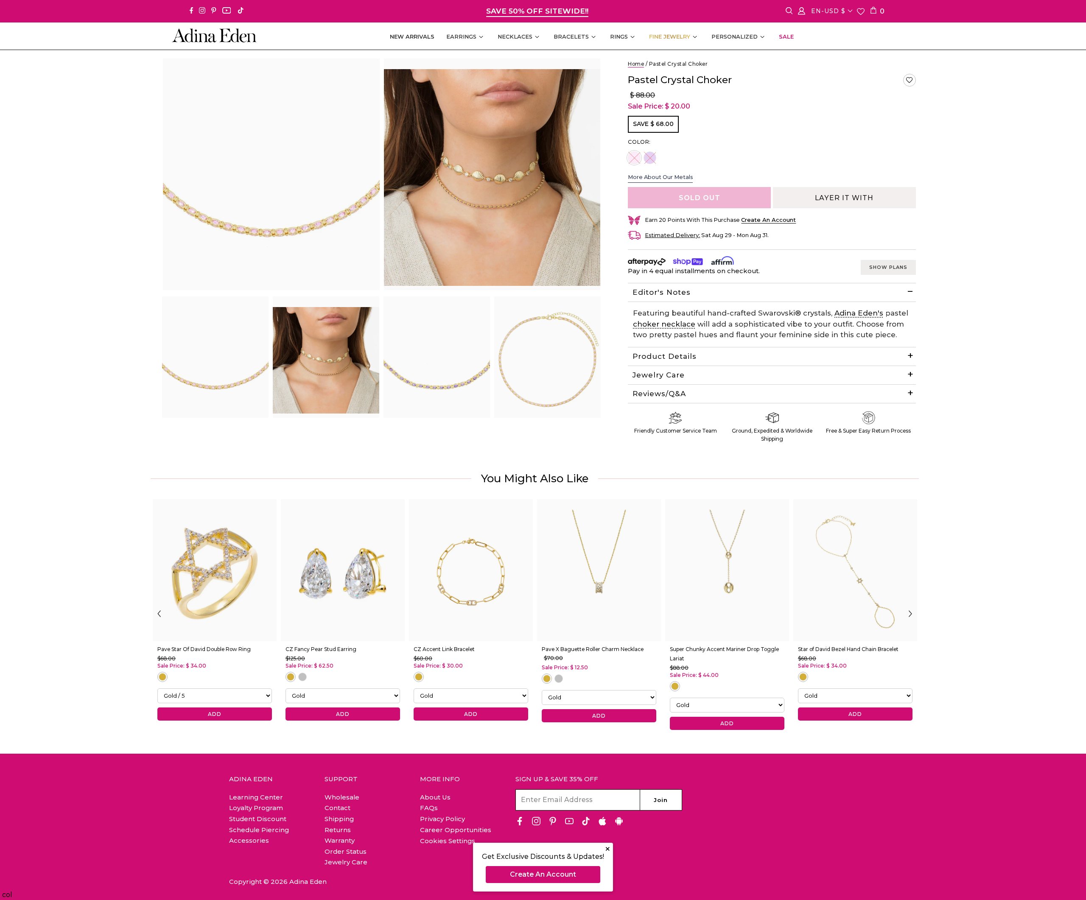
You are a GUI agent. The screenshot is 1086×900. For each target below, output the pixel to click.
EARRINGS (461, 36)
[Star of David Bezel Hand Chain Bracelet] (855, 570)
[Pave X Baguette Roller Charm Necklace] (599, 570)
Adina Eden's (858, 313)
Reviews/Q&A (659, 393)
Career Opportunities (455, 830)
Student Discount (257, 819)
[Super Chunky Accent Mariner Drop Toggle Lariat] (727, 570)
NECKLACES (515, 36)
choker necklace (664, 324)
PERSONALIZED (734, 36)
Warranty (340, 840)
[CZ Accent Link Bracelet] (471, 570)
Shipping (339, 819)
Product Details (665, 356)
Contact (337, 808)
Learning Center (256, 797)
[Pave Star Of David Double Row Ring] (215, 570)
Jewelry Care (659, 375)
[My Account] (801, 12)
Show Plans (888, 267)
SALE (786, 36)
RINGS (619, 36)
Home (636, 64)
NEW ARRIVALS (412, 36)
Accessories (249, 840)
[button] (909, 80)
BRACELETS (571, 36)
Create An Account (543, 874)
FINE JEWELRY (669, 36)
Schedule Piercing (259, 830)
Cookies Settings (447, 841)
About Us (435, 797)
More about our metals (660, 176)
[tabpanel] (215, 357)
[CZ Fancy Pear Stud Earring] (343, 570)
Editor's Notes (662, 292)
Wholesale (342, 797)
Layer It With (844, 198)
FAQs (429, 808)
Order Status (346, 851)
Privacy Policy (442, 819)
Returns (338, 830)
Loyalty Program (256, 808)
